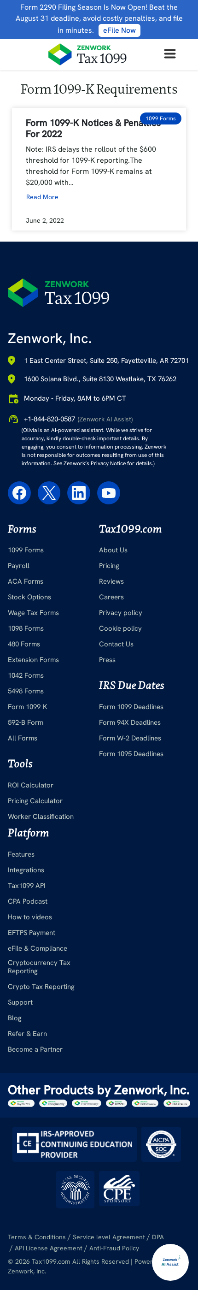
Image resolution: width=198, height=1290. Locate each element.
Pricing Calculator (35, 801)
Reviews (111, 581)
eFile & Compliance (37, 948)
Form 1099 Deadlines (131, 707)
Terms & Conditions (37, 1237)
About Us (113, 550)
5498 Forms (26, 691)
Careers (111, 597)
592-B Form (25, 722)
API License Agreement (48, 1248)
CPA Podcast (27, 901)
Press (107, 660)
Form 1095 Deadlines (131, 754)
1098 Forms (26, 628)
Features (21, 854)
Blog (15, 1018)
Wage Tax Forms (33, 613)
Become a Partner (35, 1049)
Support (20, 1002)
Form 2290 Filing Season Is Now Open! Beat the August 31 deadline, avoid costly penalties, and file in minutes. (99, 18)
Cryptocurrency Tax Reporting (39, 967)
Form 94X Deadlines (130, 722)
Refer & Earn (27, 1034)
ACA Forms (25, 581)
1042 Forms (26, 675)
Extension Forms (33, 660)
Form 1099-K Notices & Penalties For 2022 (93, 128)
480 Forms (24, 644)
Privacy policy (120, 613)
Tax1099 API (27, 886)
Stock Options (29, 597)
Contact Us (116, 644)
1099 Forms (26, 550)
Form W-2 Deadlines (130, 738)
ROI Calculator (30, 785)
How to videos (30, 917)
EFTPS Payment (31, 933)
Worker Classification (41, 816)
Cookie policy (120, 628)
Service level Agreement (109, 1237)
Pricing (109, 566)
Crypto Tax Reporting (41, 986)
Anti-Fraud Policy (114, 1248)
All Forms (22, 738)
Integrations (26, 870)
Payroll (18, 566)
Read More (42, 197)
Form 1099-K (27, 707)
